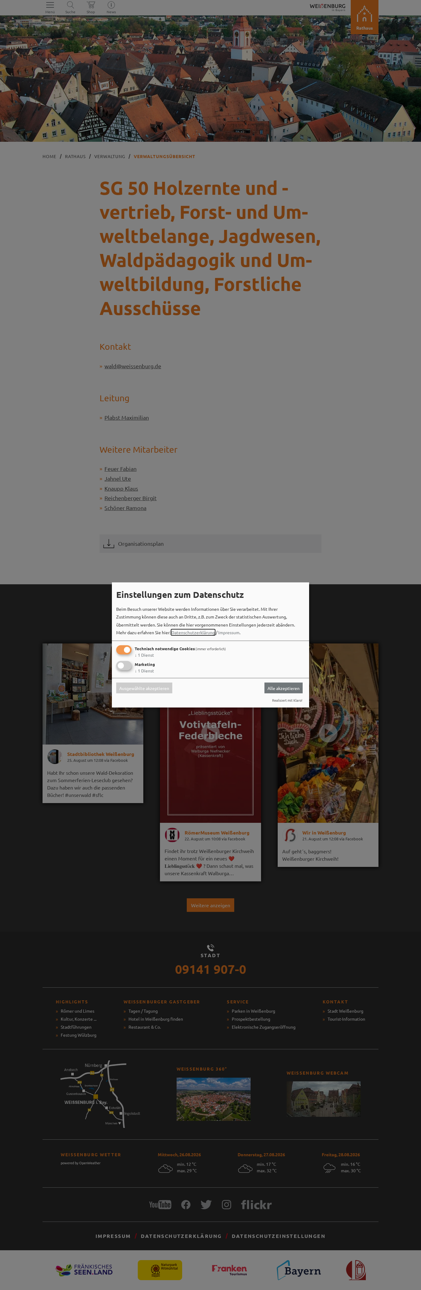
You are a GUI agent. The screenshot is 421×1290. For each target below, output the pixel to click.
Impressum (228, 632)
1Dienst (144, 655)
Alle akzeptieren (284, 688)
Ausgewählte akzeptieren (144, 688)
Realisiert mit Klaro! (287, 700)
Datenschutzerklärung (193, 632)
